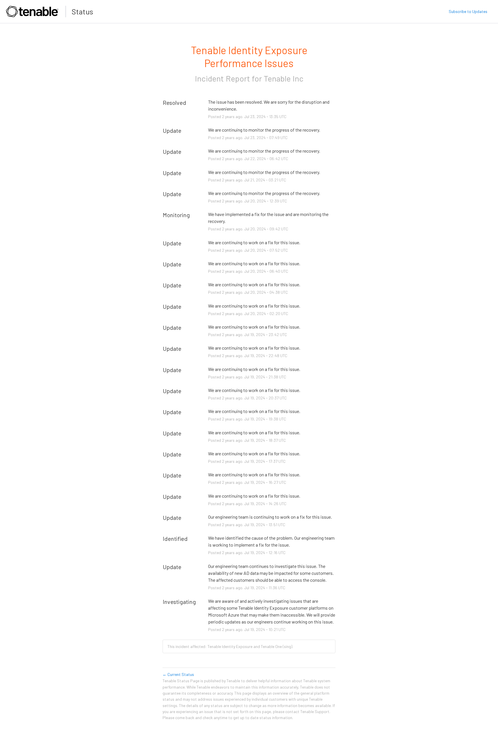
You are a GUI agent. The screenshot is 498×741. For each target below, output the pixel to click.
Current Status (178, 674)
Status (82, 11)
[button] (468, 11)
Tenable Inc (283, 78)
